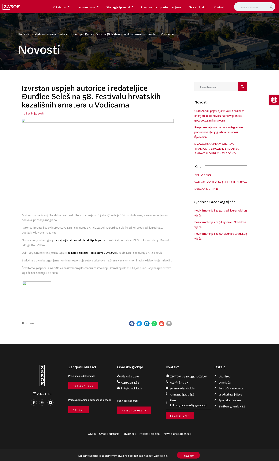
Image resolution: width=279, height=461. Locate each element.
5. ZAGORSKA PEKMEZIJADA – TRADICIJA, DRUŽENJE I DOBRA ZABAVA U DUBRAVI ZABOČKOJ (216, 148)
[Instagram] (42, 402)
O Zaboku (59, 7)
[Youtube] (50, 402)
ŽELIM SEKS (202, 174)
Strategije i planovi (118, 7)
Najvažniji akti (197, 7)
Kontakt (219, 7)
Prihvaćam (188, 455)
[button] (274, 100)
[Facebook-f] (34, 402)
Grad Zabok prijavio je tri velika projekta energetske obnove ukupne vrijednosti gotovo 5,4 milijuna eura (219, 115)
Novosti (32, 33)
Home (22, 33)
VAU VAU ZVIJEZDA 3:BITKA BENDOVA (220, 181)
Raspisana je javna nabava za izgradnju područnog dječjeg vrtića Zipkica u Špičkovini (218, 131)
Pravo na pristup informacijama (161, 7)
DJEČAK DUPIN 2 (206, 188)
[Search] (271, 6)
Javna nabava (86, 7)
